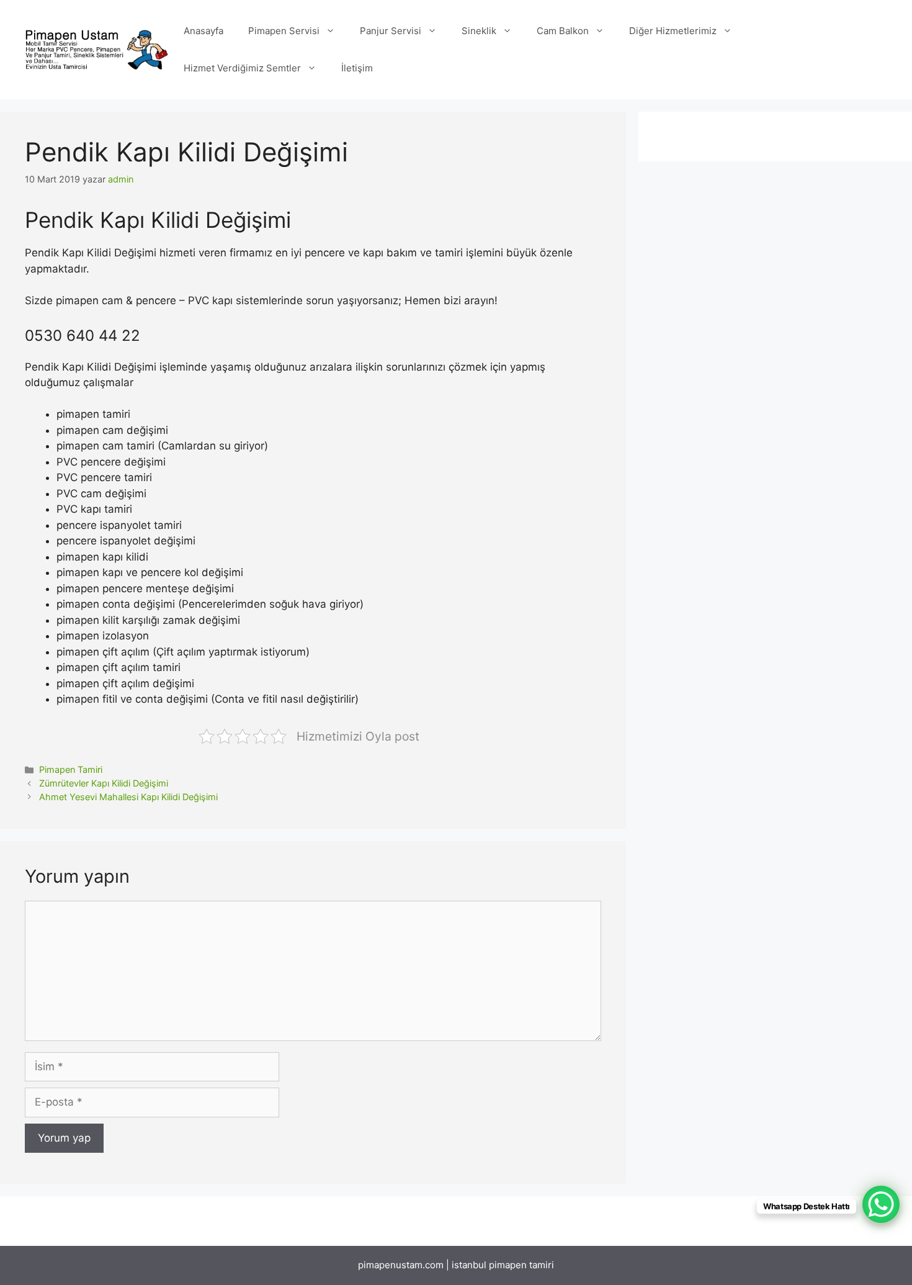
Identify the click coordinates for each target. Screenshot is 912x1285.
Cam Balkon (563, 31)
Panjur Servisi (390, 31)
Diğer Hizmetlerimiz (673, 31)
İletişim (357, 68)
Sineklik (479, 31)
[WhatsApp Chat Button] (881, 1204)
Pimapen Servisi (284, 31)
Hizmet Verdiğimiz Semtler (242, 68)
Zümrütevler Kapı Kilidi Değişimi (103, 783)
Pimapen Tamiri (70, 769)
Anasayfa (203, 31)
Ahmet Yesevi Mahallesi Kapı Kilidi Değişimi (128, 796)
